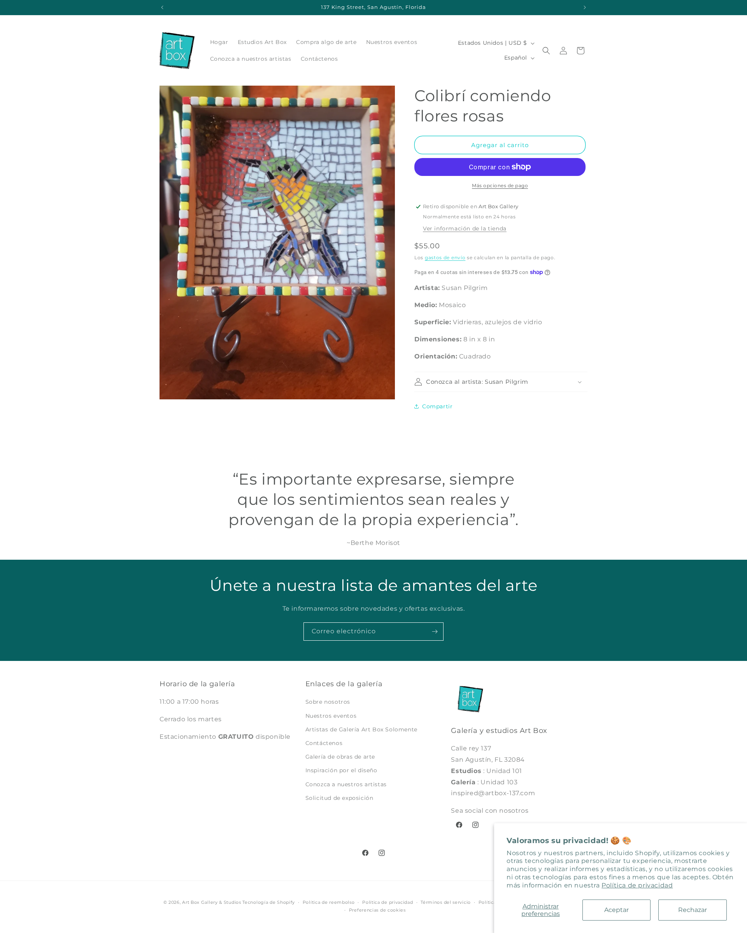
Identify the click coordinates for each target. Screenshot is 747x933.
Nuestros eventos (331, 715)
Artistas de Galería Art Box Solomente (361, 729)
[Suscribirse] (434, 631)
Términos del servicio (446, 902)
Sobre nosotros (327, 702)
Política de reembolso (329, 902)
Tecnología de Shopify (268, 902)
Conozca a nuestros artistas (346, 784)
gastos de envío (445, 257)
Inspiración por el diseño (341, 770)
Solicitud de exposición (339, 797)
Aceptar (616, 910)
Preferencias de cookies (377, 910)
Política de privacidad (637, 885)
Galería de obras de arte (340, 756)
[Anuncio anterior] (162, 7)
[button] (546, 50)
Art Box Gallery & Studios (211, 902)
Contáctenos (324, 743)
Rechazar (692, 910)
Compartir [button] (437, 406)
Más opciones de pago (500, 185)
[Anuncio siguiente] (584, 7)
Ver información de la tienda (465, 228)
